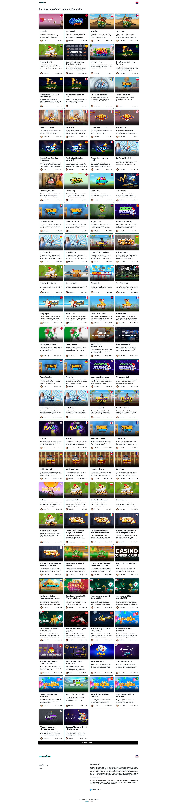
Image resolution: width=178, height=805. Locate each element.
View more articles (87, 742)
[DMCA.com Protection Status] (89, 801)
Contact (41, 768)
